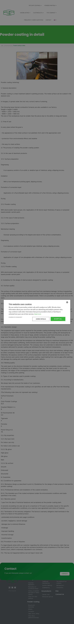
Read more (37, 314)
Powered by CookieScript (15, 317)
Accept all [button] (58, 319)
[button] (41, 319)
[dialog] (37, 312)
